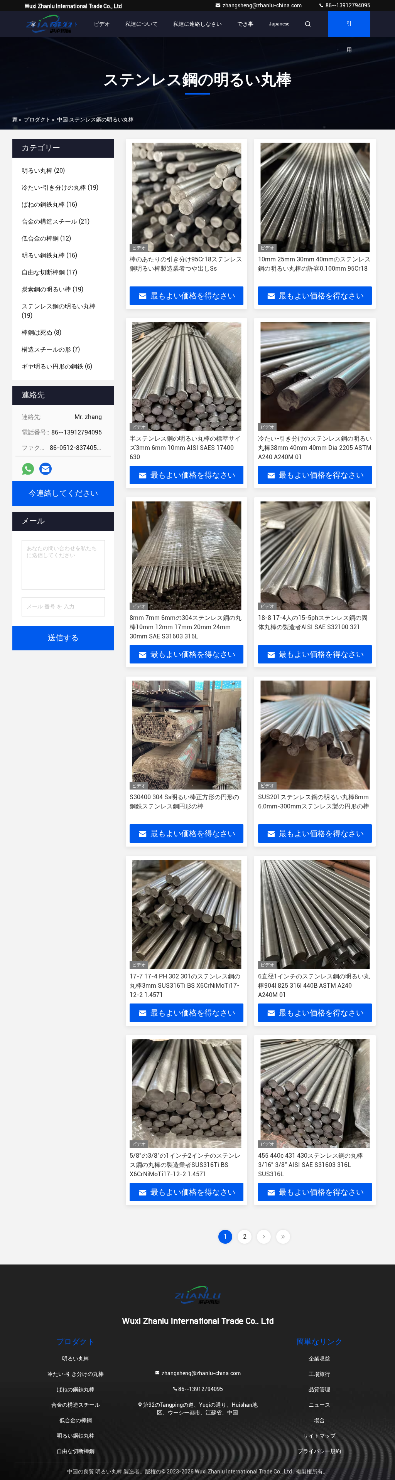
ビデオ (102, 24)
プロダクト (64, 24)
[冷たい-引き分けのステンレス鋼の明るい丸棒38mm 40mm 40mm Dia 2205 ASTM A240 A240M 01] (315, 376)
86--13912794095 (347, 5)
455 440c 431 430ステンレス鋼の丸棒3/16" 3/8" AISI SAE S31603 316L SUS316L (310, 1165)
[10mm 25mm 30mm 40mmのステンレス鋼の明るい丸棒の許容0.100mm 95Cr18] (315, 197)
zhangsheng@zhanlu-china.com (263, 5)
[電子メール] (46, 469)
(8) (41, 332)
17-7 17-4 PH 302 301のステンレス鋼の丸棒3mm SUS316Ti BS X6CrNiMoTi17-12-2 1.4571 (185, 985)
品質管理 (319, 1389)
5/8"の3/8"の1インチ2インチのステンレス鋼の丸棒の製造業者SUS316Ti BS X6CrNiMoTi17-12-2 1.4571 (185, 1165)
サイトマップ (319, 1436)
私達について (141, 24)
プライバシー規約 (319, 1451)
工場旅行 (319, 1374)
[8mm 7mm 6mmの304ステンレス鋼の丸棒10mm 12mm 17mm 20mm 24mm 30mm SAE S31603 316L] (186, 555)
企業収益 (319, 1358)
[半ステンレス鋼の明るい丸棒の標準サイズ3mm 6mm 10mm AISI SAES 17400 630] (186, 376)
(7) (51, 349)
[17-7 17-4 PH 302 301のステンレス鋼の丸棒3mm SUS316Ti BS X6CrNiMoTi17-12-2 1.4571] (186, 914)
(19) (60, 187)
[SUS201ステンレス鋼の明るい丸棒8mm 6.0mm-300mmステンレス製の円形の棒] (315, 735)
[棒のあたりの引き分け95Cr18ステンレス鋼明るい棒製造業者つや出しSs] (186, 197)
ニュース (319, 1405)
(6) (57, 366)
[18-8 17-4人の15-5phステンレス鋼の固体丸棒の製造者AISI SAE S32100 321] (315, 555)
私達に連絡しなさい (197, 24)
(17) (49, 272)
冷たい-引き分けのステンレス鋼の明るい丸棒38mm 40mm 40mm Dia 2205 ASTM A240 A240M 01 (315, 448)
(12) (46, 238)
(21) (55, 221)
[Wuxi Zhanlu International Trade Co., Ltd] (197, 1295)
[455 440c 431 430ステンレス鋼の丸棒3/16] (315, 1093)
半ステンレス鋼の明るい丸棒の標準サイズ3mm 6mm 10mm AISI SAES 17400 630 (185, 448)
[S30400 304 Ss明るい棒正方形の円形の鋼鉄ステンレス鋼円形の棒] (186, 735)
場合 (319, 1420)
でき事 (245, 24)
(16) (49, 204)
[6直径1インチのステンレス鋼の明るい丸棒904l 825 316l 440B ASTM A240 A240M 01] (315, 914)
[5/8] (186, 1093)
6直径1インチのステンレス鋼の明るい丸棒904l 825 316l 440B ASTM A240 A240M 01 (314, 985)
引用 (349, 29)
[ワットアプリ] (28, 469)
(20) (43, 170)
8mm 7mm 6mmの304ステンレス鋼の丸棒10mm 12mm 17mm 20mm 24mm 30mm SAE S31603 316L (185, 627)
